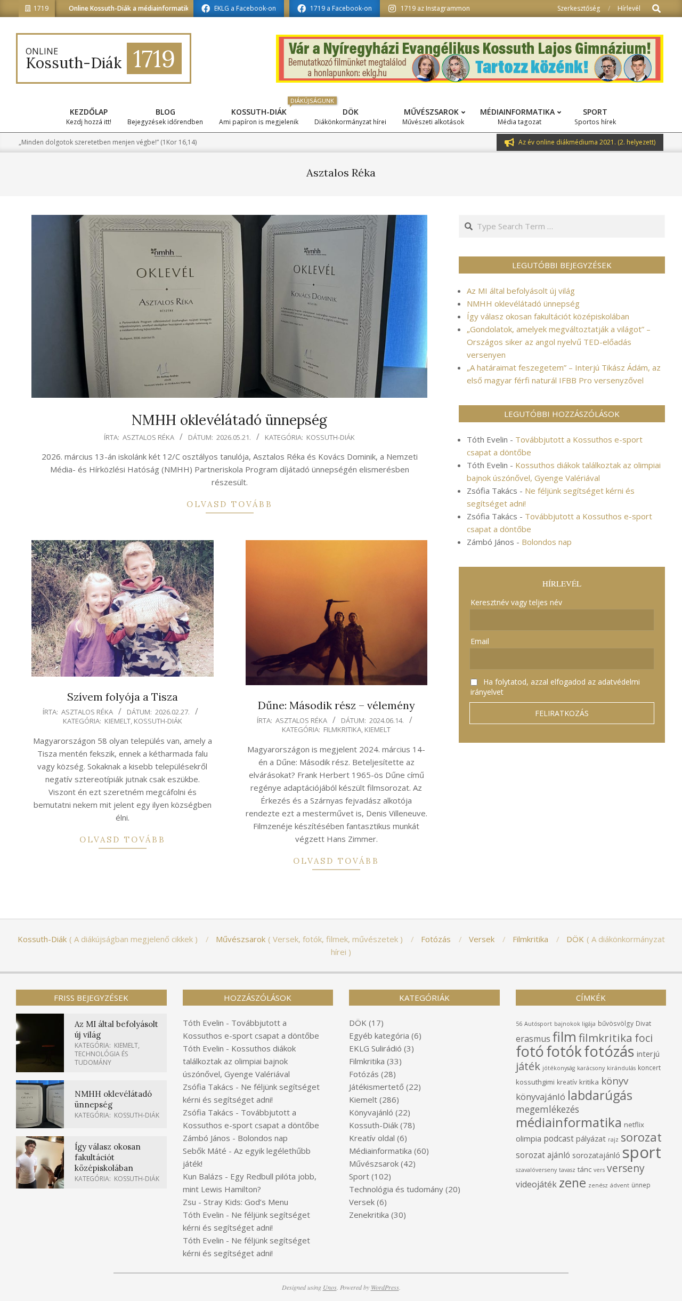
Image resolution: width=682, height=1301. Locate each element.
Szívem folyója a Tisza (122, 696)
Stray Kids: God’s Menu (246, 1201)
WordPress (385, 1287)
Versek (362, 1201)
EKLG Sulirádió (375, 1048)
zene (572, 1182)
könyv (614, 1080)
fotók (564, 1051)
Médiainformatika (380, 1150)
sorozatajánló (596, 1155)
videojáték (536, 1184)
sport (641, 1152)
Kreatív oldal (372, 1138)
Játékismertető (376, 1086)
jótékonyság (558, 1068)
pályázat (591, 1138)
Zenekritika (369, 1214)
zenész (598, 1185)
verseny (626, 1168)
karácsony (591, 1068)
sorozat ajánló (543, 1155)
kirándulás (621, 1068)
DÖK (358, 1022)
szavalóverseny (536, 1170)
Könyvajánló (371, 1112)
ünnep (641, 1185)
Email (479, 641)
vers (599, 1170)
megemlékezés (547, 1109)
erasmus (533, 1039)
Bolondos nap (547, 541)
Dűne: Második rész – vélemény (336, 705)
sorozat (641, 1137)
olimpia (528, 1138)
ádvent (619, 1185)
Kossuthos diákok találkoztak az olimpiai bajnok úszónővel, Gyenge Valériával (239, 1061)
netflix (634, 1124)
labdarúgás (599, 1095)
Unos (330, 1287)
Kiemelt (117, 721)
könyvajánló (540, 1096)
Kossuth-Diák (330, 437)
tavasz (567, 1170)
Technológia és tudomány (101, 1058)
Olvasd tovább (229, 504)
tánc (584, 1169)
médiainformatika (569, 1122)
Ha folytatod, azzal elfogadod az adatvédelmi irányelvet (555, 687)
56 (519, 1023)
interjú (648, 1053)
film (565, 1036)
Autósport (538, 1023)
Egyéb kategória (379, 1035)
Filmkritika (342, 729)
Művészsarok (374, 1163)
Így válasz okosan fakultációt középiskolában (548, 316)
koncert (649, 1067)
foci (644, 1038)
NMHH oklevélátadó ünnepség (229, 420)
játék (528, 1066)
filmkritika (605, 1037)
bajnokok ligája (575, 1023)
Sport (359, 1176)
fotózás (609, 1051)
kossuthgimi (535, 1082)
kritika (589, 1082)
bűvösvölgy (616, 1023)
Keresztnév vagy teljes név (516, 602)
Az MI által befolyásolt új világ (521, 290)
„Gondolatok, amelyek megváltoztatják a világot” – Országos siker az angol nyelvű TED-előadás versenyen (559, 342)
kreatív (567, 1082)
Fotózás (364, 1074)
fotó (530, 1051)
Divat (643, 1023)
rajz (613, 1139)
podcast (558, 1138)
